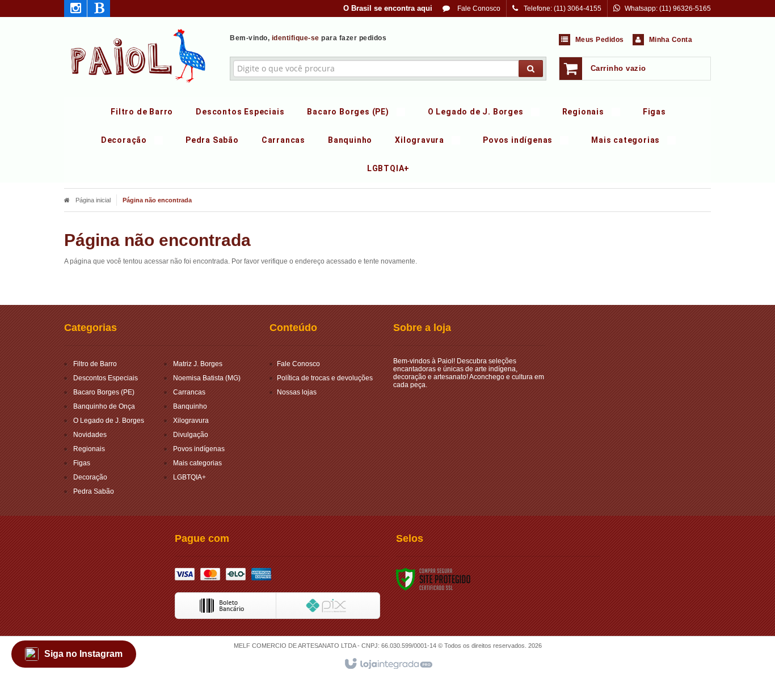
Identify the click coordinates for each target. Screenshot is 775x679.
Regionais (89, 449)
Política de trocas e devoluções (325, 378)
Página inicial (93, 200)
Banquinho (190, 406)
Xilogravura (191, 421)
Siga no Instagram (83, 654)
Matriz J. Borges (197, 364)
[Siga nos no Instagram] (75, 10)
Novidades (90, 435)
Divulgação (190, 435)
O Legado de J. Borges (108, 421)
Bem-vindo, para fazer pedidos (308, 38)
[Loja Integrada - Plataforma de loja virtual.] (387, 664)
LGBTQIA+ (189, 477)
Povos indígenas (199, 449)
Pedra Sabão (93, 491)
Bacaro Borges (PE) (103, 392)
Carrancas (189, 392)
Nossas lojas (297, 392)
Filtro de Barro (95, 364)
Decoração (90, 477)
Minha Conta (671, 40)
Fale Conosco (478, 8)
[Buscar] (531, 68)
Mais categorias (197, 463)
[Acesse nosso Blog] (98, 10)
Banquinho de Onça (104, 406)
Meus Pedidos (599, 40)
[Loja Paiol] (138, 54)
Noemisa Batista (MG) (207, 378)
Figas (81, 463)
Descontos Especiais (105, 378)
